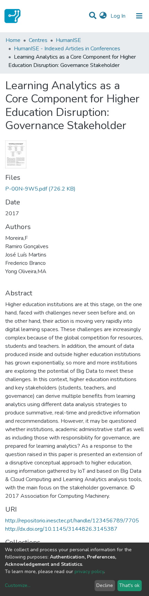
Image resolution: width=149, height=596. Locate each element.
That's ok (129, 585)
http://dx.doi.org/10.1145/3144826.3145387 (61, 529)
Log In (119, 16)
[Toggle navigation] (139, 16)
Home (13, 40)
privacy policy (89, 571)
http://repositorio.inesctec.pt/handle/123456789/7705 (72, 520)
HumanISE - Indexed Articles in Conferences (67, 48)
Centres (38, 40)
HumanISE (68, 40)
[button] (103, 16)
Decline (104, 585)
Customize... (17, 585)
